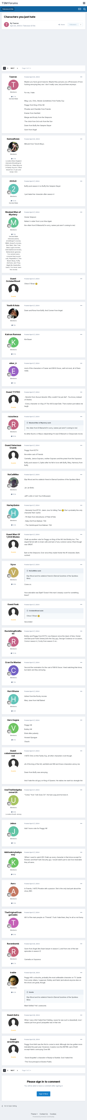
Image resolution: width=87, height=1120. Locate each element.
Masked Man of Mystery (13, 213)
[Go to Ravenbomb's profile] (13, 952)
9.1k (14, 740)
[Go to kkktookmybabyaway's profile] (13, 862)
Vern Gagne (13, 720)
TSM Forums (10, 3)
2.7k (14, 96)
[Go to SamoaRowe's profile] (13, 147)
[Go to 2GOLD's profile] (13, 189)
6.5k (14, 354)
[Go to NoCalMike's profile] (13, 482)
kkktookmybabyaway (13, 853)
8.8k (14, 812)
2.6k (14, 903)
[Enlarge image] (36, 284)
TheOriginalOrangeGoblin (13, 913)
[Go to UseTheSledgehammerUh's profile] (13, 800)
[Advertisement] (43, 47)
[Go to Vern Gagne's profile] (13, 728)
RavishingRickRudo (13, 632)
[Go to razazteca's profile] (13, 424)
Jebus (13, 823)
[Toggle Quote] (28, 423)
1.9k (14, 234)
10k (14, 325)
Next (12, 68)
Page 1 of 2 (26, 68)
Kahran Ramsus (13, 334)
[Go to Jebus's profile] (13, 831)
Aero (13, 883)
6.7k (14, 963)
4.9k (14, 525)
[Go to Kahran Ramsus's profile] (13, 342)
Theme (34, 1114)
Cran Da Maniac (13, 662)
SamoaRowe (13, 139)
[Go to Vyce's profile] (13, 572)
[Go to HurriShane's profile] (13, 699)
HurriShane (13, 691)
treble (13, 972)
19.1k (14, 436)
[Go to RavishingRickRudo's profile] (13, 641)
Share (62, 24)
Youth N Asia (13, 305)
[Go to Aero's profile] (13, 891)
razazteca (13, 416)
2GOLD (13, 181)
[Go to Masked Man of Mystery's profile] (13, 222)
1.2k (14, 383)
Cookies (53, 1114)
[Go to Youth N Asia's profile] (13, 313)
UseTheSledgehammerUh (13, 791)
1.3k (14, 843)
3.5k (14, 159)
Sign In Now (43, 1094)
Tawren (16, 23)
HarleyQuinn (13, 505)
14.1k (14, 874)
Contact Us (44, 1114)
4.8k (14, 584)
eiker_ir (13, 363)
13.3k (14, 653)
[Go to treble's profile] (13, 980)
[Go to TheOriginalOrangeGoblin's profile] (13, 923)
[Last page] (17, 68)
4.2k (14, 992)
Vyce (13, 564)
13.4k (14, 201)
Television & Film (29, 26)
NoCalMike (13, 474)
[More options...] (81, 77)
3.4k (14, 934)
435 (14, 711)
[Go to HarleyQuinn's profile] (13, 513)
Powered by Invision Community (43, 1117)
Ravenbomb (13, 943)
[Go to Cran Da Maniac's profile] (13, 670)
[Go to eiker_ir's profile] (13, 371)
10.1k (14, 494)
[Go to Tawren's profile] (6, 24)
